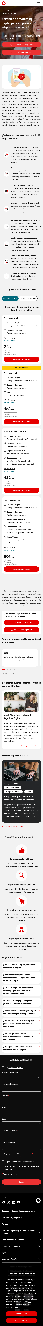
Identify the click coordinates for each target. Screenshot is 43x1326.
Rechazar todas (21, 1320)
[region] (21, 1296)
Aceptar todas (21, 1314)
